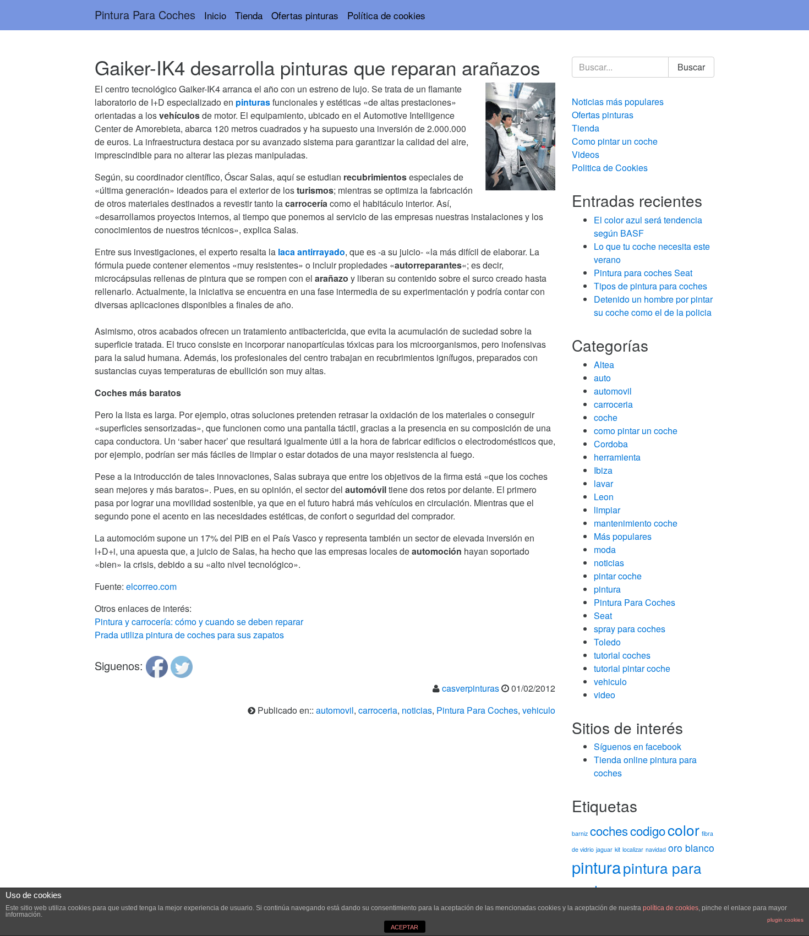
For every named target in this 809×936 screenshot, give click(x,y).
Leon (604, 496)
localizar (632, 849)
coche (605, 417)
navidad (656, 849)
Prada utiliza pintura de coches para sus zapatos (189, 634)
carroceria (377, 710)
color (683, 829)
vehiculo (538, 710)
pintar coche (618, 576)
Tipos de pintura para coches (650, 286)
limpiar (607, 509)
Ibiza (603, 470)
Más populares (623, 536)
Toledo (607, 642)
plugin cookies (785, 920)
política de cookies (670, 908)
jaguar (604, 849)
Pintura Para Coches (145, 15)
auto (602, 377)
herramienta (617, 457)
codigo (647, 830)
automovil (335, 710)
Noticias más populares (618, 101)
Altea (604, 364)
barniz (580, 833)
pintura (607, 589)
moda (605, 549)
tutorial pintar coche (632, 668)
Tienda (249, 15)
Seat (603, 615)
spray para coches (629, 628)
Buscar (691, 67)
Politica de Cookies (610, 167)
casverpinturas (470, 688)
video (604, 694)
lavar (603, 483)
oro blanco (691, 848)
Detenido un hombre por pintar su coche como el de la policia (653, 306)
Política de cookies (386, 15)
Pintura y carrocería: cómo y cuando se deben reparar (199, 621)
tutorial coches (622, 655)
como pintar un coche (635, 430)
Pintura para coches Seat (643, 272)
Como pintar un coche (615, 141)
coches (609, 830)
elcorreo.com (151, 586)
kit (617, 849)
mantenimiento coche (635, 523)
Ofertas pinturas (304, 15)
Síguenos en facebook (637, 746)
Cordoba (611, 443)
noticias (417, 710)
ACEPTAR (404, 927)
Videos (585, 154)
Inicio (215, 15)
